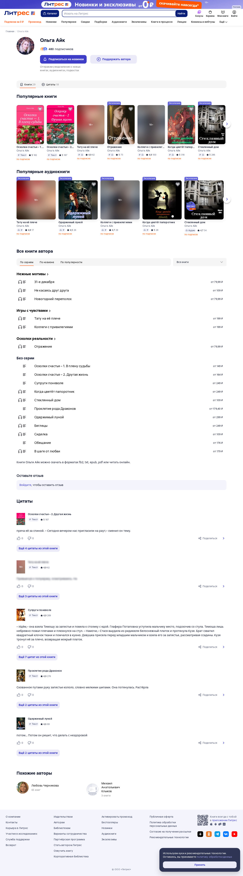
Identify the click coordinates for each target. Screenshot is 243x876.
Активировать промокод (117, 816)
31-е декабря (44, 282)
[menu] (199, 262)
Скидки (85, 21)
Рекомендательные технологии (169, 837)
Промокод (34, 21)
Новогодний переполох (53, 299)
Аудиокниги (119, 21)
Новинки (51, 21)
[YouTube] (234, 834)
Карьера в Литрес (17, 828)
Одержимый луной (71, 222)
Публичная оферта (161, 816)
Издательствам (63, 816)
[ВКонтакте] (226, 834)
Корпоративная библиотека (71, 856)
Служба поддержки (18, 839)
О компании (13, 816)
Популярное (68, 21)
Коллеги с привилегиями (151, 147)
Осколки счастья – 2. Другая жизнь (60, 147)
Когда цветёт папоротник (181, 147)
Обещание (42, 443)
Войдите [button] (25, 485)
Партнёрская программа (69, 839)
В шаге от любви (47, 451)
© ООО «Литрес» (121, 869)
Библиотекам (62, 828)
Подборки (100, 21)
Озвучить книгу (63, 850)
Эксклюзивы (138, 21)
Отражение (114, 147)
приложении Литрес (224, 820)
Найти (181, 13)
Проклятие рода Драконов (55, 409)
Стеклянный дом (208, 147)
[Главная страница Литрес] (19, 13)
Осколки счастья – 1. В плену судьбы (30, 147)
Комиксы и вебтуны (203, 21)
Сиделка (40, 434)
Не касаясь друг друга (51, 290)
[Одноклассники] (209, 834)
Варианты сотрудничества (70, 833)
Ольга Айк (23, 150)
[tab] (28, 84)
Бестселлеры (110, 822)
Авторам (59, 822)
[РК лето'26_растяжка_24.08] (121, 4)
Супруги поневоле (48, 383)
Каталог (52, 13)
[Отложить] (40, 109)
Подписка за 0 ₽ (14, 21)
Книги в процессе (162, 21)
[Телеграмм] (217, 834)
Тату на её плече (87, 147)
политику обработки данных (214, 856)
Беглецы (40, 426)
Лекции (181, 21)
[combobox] (118, 13)
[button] (223, 538)
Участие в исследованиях (21, 833)
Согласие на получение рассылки (170, 831)
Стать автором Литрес (68, 845)
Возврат (11, 845)
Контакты (11, 822)
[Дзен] (200, 834)
